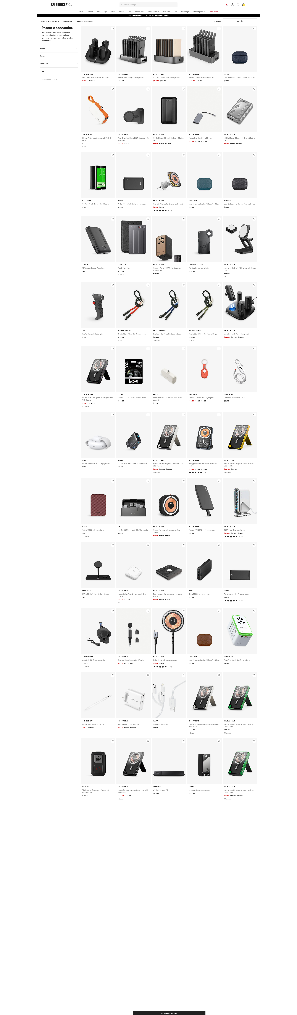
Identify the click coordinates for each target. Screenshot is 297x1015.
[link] (98, 77)
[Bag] (243, 4)
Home (42, 21)
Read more (46, 40)
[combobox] (150, 4)
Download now (162, 15)
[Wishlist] (238, 4)
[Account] (232, 4)
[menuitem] (81, 11)
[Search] (122, 4)
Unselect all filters (49, 79)
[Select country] (227, 4)
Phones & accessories (84, 21)
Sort (238, 21)
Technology (67, 21)
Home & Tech (53, 21)
